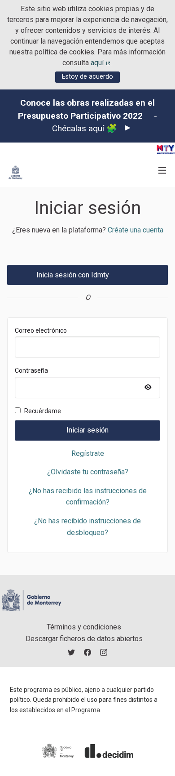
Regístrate (87, 453)
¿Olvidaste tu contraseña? (87, 472)
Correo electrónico (41, 330)
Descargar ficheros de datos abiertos (84, 638)
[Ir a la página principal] (15, 172)
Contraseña (51, 382)
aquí (101, 62)
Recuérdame (42, 411)
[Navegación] (162, 170)
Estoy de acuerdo (87, 76)
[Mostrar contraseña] (148, 387)
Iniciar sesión (87, 430)
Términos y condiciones (84, 627)
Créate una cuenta (135, 230)
